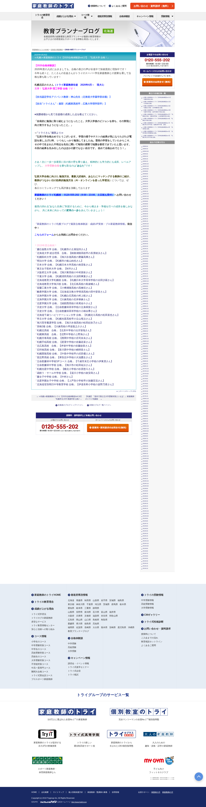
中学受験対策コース (40, 645)
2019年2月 (145, 333)
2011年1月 (145, 568)
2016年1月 (145, 423)
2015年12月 (146, 426)
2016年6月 (145, 413)
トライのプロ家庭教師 (41, 618)
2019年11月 (146, 311)
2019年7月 (145, 321)
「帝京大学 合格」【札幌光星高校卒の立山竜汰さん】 (64, 318)
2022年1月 (145, 251)
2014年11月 (146, 456)
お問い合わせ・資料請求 (157, 628)
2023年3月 (145, 216)
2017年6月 (145, 383)
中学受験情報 (147, 600)
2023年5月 (145, 211)
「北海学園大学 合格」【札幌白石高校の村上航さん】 (64, 295)
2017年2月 (145, 393)
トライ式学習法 (38, 614)
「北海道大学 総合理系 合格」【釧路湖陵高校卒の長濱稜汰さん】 (71, 253)
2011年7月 (145, 553)
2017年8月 (145, 378)
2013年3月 (145, 503)
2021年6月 (145, 263)
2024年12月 (146, 164)
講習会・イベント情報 (78, 663)
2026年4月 (145, 148)
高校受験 (72, 647)
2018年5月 (145, 356)
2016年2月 (145, 421)
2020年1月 (145, 306)
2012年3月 (145, 533)
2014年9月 (145, 461)
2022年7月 (145, 236)
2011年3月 (145, 563)
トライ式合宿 (74, 671)
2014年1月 (145, 478)
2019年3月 (145, 331)
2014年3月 (145, 473)
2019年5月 (145, 326)
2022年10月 (146, 228)
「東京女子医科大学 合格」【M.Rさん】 (56, 268)
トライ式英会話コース (41, 675)
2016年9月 (145, 406)
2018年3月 (145, 361)
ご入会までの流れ (149, 638)
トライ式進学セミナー (78, 667)
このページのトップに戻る (127, 391)
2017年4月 (145, 388)
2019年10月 (146, 313)
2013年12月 (146, 481)
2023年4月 (145, 214)
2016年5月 (145, 416)
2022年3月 (145, 246)
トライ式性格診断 (153, 621)
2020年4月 (145, 298)
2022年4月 (145, 243)
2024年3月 (145, 186)
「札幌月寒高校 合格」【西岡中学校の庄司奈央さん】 (64, 338)
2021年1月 (145, 276)
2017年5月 (145, 386)
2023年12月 (146, 193)
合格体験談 (124, 16)
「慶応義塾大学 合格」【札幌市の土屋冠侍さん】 (61, 249)
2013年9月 (145, 488)
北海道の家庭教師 (57, 49)
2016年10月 (146, 403)
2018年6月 (145, 353)
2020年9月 (145, 286)
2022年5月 (145, 241)
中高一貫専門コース (40, 668)
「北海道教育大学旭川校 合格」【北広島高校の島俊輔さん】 (67, 284)
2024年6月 (145, 178)
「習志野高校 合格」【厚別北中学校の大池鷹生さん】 (64, 357)
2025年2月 (145, 161)
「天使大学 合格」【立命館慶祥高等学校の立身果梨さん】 (66, 307)
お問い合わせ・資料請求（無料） (152, 6)
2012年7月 (145, 523)
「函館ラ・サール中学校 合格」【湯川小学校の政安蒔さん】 (67, 373)
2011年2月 (145, 566)
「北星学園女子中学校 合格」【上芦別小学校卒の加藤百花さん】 (70, 380)
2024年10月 (146, 169)
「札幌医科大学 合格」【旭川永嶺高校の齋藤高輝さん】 (65, 257)
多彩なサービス (38, 621)
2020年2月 (145, 303)
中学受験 (72, 643)
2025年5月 (145, 154)
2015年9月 (145, 433)
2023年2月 (145, 218)
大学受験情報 (147, 608)
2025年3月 (145, 159)
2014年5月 (145, 468)
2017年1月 (145, 396)
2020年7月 (145, 291)
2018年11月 (146, 341)
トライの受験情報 (153, 595)
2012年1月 (145, 538)
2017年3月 (145, 391)
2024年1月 (145, 191)
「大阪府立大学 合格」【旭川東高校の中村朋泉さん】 (64, 272)
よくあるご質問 (148, 645)
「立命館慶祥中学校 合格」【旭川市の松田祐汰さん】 (64, 365)
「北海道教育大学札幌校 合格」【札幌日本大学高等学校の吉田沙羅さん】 (75, 280)
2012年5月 (145, 528)
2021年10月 (146, 256)
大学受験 (72, 651)
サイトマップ (58, 792)
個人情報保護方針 (75, 792)
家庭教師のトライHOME (40, 49)
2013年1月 (145, 508)
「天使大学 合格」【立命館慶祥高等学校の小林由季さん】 (66, 311)
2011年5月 (145, 558)
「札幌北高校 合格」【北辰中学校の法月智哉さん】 (63, 330)
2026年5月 (145, 146)
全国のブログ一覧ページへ (100, 405)
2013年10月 (146, 486)
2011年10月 (146, 546)
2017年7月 (145, 381)
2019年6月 (145, 323)
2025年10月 (146, 151)
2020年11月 (146, 281)
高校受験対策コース (40, 653)
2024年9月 (145, 171)
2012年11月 (146, 513)
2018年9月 (145, 346)
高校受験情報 (147, 604)
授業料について (148, 634)
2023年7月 (145, 206)
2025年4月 (145, 156)
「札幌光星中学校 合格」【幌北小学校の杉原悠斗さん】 (65, 369)
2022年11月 (146, 226)
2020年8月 (145, 288)
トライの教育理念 (42, 16)
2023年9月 (145, 201)
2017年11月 (146, 371)
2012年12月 (146, 511)
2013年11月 (146, 483)
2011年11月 (146, 543)
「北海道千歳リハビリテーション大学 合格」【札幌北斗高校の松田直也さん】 (77, 315)
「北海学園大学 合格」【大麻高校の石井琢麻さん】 (63, 299)
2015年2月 (145, 451)
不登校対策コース (39, 664)
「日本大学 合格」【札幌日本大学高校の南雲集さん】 (64, 264)
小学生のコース (38, 641)
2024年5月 (145, 181)
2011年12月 (146, 541)
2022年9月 (145, 231)
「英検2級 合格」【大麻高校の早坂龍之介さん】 (61, 326)
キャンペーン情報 (145, 16)
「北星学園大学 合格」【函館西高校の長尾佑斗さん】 (64, 303)
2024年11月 (146, 166)
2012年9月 (145, 518)
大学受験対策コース (40, 660)
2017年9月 (145, 376)
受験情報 (165, 16)
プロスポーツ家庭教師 (41, 679)
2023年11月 (146, 196)
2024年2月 (145, 188)
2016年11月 (146, 401)
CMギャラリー (152, 614)
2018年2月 (145, 363)
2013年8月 (145, 491)
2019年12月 (146, 308)
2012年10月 (146, 516)
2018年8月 (145, 348)
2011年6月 (145, 556)
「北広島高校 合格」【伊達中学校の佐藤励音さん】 (63, 345)
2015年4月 (145, 446)
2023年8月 (145, 204)
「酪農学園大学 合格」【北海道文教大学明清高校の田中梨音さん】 (71, 291)
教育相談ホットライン (151, 641)
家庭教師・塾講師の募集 (97, 792)
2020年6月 (145, 293)
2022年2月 (145, 248)
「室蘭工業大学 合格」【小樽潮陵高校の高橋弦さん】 (64, 288)
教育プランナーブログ (78, 631)
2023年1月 (145, 221)
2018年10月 (146, 343)
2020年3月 (145, 301)
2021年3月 (145, 271)
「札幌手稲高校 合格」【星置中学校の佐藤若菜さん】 (64, 342)
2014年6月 (145, 466)
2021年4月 (145, 268)
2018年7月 (145, 351)
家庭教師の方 (167, 792)
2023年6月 (145, 209)
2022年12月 (146, 223)
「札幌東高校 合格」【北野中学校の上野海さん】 (62, 334)
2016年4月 (145, 418)
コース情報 (85, 16)
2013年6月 (145, 496)
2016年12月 (146, 398)
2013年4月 (145, 501)
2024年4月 (145, 183)
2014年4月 (145, 471)
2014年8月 (145, 463)
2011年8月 (145, 551)
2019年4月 (145, 328)
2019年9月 (145, 316)
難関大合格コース (39, 671)
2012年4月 (145, 531)
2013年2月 (145, 506)
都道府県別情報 (105, 16)
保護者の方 (155, 792)
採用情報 (115, 792)
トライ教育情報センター (43, 625)
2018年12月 (146, 338)
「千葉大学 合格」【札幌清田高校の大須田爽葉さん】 (64, 276)
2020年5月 (145, 296)
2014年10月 (146, 458)
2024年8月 (145, 174)
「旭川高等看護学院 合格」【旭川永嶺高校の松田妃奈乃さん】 (69, 322)
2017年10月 (146, 373)
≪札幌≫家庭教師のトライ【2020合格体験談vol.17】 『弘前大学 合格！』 (72, 57)
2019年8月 (145, 318)
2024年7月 (145, 176)
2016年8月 (145, 408)
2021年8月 (145, 261)
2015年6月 (145, 441)
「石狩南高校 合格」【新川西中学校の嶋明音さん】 (63, 349)
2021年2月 (145, 273)
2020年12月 (146, 278)
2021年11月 (146, 253)
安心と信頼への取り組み (43, 629)
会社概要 (45, 792)
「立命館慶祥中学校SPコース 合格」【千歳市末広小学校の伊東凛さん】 (74, 361)
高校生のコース (38, 656)
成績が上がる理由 (64, 16)
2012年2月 (145, 536)
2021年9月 (145, 258)
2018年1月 (145, 366)
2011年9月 (145, 548)
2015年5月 (145, 443)
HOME (34, 792)
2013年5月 (145, 498)
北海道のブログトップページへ (70, 405)
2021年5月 (145, 266)
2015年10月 (146, 431)
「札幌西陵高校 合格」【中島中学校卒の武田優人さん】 (65, 353)
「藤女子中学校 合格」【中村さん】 (54, 376)
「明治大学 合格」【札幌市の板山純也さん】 (59, 260)
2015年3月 (145, 448)
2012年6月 (145, 526)
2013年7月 (145, 493)
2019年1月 (145, 336)
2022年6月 (145, 238)
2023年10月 (146, 198)
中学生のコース (38, 649)
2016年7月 (145, 411)
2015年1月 (145, 453)
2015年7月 (145, 438)
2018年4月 (145, 358)
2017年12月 (146, 368)
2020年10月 (146, 283)
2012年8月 (145, 521)
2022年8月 (145, 233)
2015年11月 (146, 428)
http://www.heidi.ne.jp (79, 802)
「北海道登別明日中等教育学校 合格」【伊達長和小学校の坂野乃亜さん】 (75, 384)
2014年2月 (145, 476)
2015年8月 (145, 436)
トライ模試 (73, 674)
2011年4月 (145, 561)
